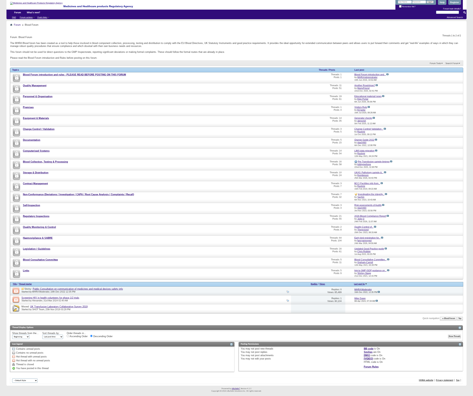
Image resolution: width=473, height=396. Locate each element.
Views (322, 284)
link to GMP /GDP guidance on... (370, 270)
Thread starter (25, 284)
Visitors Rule (360, 107)
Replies (314, 284)
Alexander (37, 300)
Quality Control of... (363, 227)
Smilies (368, 352)
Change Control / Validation (39, 129)
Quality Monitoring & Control (39, 227)
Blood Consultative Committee (40, 259)
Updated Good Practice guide (369, 248)
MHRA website (426, 380)
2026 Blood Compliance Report (370, 216)
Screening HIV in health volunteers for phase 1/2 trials (50, 297)
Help (442, 2)
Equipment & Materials (36, 118)
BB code (368, 348)
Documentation (31, 140)
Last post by (359, 284)
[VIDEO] (368, 358)
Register (454, 2)
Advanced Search (455, 17)
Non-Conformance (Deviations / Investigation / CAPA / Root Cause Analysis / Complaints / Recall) (78, 194)
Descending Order (103, 336)
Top (459, 319)
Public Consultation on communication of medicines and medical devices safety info (78, 288)
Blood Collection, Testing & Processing (45, 161)
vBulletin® (236, 389)
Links (26, 270)
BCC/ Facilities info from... (367, 183)
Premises (28, 107)
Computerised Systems (36, 150)
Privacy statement (444, 380)
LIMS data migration (364, 150)
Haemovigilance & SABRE (38, 238)
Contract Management (35, 183)
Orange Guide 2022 (364, 140)
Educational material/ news (368, 96)
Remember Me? (408, 7)
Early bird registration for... (367, 238)
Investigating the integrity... (371, 194)
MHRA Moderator (40, 291)
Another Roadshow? (364, 85)
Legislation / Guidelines (36, 248)
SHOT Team (38, 309)
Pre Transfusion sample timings (373, 161)
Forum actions (26, 17)
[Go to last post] (379, 292)
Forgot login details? (452, 9)
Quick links (42, 17)
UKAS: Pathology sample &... (368, 172)
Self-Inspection (31, 205)
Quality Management (34, 85)
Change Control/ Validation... (368, 129)
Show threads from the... (25, 333)
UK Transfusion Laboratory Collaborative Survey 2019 (59, 306)
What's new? (33, 12)
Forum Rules (371, 366)
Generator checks (363, 118)
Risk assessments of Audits (368, 205)
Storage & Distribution (35, 172)
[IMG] (367, 355)
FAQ (14, 17)
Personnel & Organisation (37, 96)
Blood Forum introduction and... (370, 74)
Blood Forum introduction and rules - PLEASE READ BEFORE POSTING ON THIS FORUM (74, 74)
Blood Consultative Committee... (370, 259)
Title (15, 284)
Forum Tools (435, 63)
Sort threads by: (50, 333)
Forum (17, 12)
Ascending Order (78, 336)
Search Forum (451, 63)
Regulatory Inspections (36, 216)
